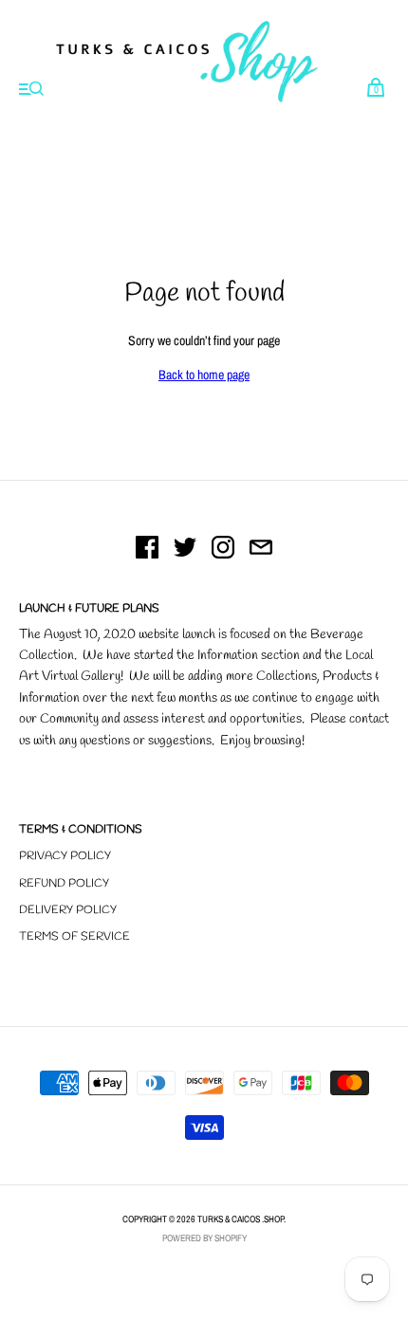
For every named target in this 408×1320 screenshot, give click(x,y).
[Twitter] (185, 550)
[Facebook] (147, 550)
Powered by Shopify (204, 1238)
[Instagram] (223, 550)
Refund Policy (64, 883)
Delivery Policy (68, 910)
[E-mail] (261, 550)
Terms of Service (74, 936)
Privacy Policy (65, 856)
